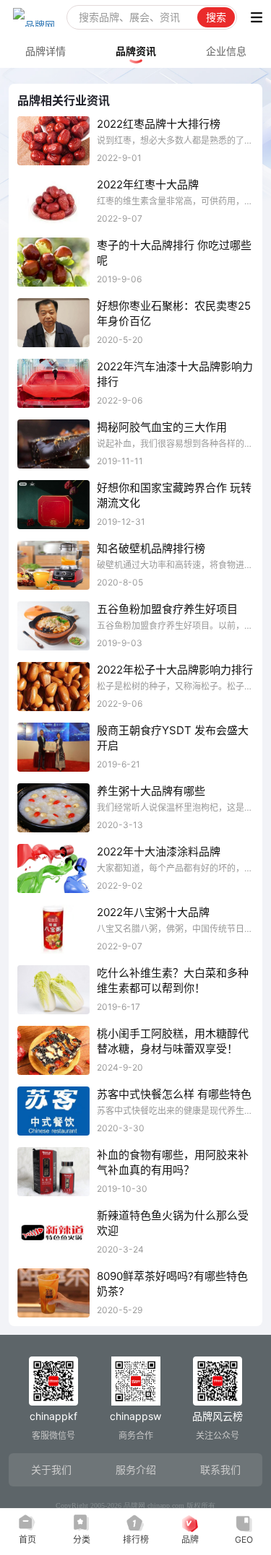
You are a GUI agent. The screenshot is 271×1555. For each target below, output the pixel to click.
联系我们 (220, 1469)
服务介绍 (136, 1469)
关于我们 (51, 1469)
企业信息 (226, 51)
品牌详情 (45, 51)
